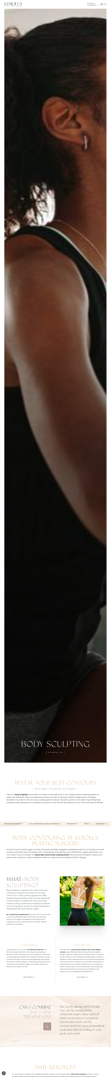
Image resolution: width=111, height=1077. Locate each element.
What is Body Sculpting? (12, 824)
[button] (4, 1073)
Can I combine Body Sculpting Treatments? (44, 824)
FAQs (86, 824)
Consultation (91, 5)
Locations (90, 3)
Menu (105, 4)
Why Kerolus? (71, 824)
